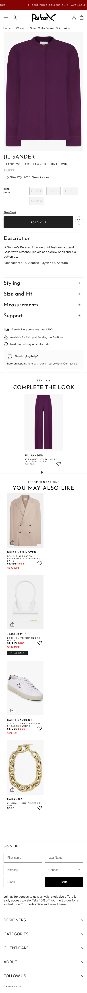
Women (20, 28)
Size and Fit (18, 294)
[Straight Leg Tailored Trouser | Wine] (44, 422)
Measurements (21, 305)
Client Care (16, 948)
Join (63, 882)
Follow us (15, 975)
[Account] (74, 17)
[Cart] (81, 17)
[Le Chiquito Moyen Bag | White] (25, 602)
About (10, 962)
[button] (79, 221)
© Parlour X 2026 (12, 986)
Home (7, 28)
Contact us (70, 363)
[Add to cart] (12, 542)
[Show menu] (5, 17)
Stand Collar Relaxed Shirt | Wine (50, 28)
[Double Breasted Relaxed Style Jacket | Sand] (25, 520)
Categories (16, 934)
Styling (12, 283)
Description (17, 238)
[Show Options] (79, 870)
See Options (41, 177)
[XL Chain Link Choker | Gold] (25, 767)
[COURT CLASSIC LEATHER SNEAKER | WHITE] (25, 688)
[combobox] (62, 870)
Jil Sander (19, 157)
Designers (15, 920)
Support (13, 316)
